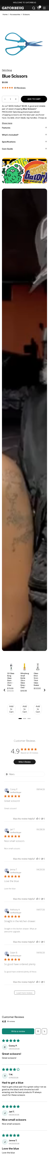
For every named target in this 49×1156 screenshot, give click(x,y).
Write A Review (25, 762)
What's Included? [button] (10, 135)
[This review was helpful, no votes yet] (37, 818)
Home (5, 14)
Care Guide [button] (7, 149)
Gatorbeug (7, 70)
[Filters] (38, 1031)
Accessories (15, 14)
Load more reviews (24, 993)
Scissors (26, 14)
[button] (33, 8)
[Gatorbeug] (13, 8)
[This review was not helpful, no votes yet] (42, 818)
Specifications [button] (9, 142)
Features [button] (6, 128)
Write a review (18, 1031)
